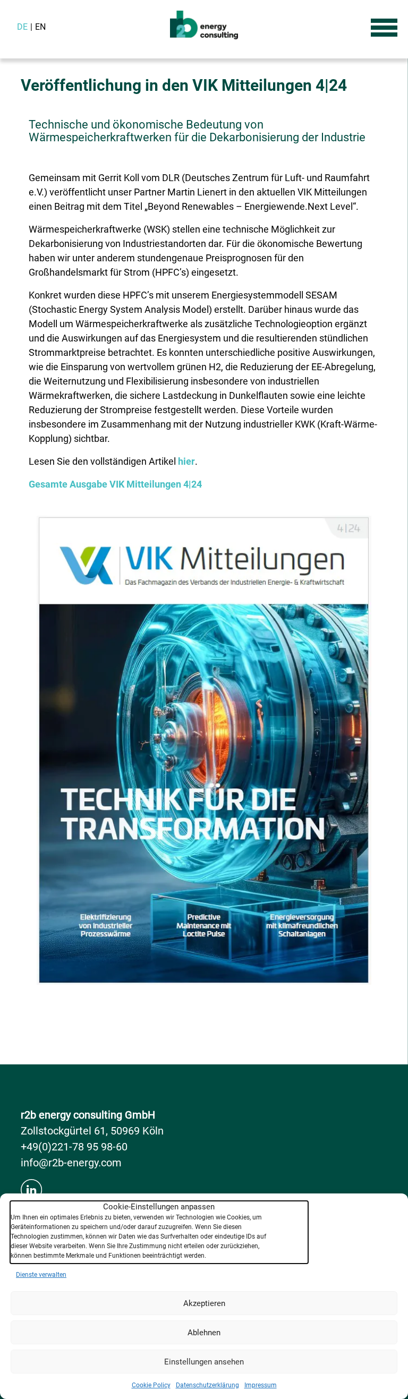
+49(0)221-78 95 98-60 (74, 1146)
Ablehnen (204, 1332)
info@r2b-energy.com (71, 1162)
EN (40, 27)
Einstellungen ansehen (204, 1362)
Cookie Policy (151, 1385)
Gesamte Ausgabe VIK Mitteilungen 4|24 (115, 484)
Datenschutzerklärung (207, 1385)
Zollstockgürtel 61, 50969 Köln (92, 1130)
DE (22, 27)
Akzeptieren (204, 1303)
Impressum (260, 1385)
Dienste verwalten (41, 1274)
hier (186, 461)
